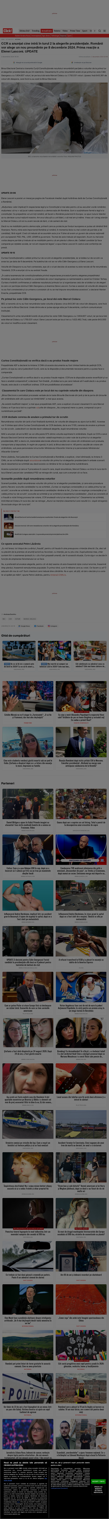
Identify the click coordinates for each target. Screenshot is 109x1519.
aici (18, 1502)
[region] (54, 1489)
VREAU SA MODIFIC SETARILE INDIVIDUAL (98, 1489)
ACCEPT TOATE (98, 1481)
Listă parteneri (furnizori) (59, 1488)
